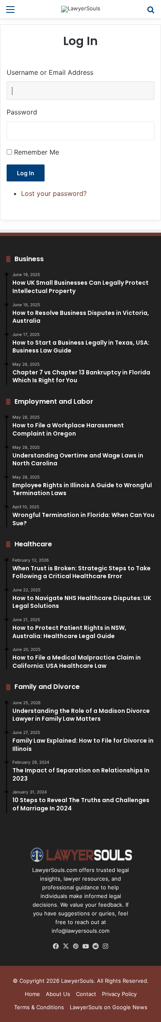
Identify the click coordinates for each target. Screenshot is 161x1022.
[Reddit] (95, 946)
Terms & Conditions (39, 1007)
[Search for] (151, 12)
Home (32, 994)
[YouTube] (85, 946)
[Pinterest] (75, 946)
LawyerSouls (77, 980)
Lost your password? (54, 193)
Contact (86, 994)
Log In (25, 172)
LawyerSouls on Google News (108, 1007)
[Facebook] (56, 946)
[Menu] (10, 12)
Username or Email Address (50, 72)
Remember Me (36, 152)
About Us (58, 994)
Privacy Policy (119, 994)
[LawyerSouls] (80, 9)
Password (22, 112)
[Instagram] (105, 946)
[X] (66, 946)
